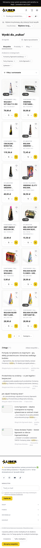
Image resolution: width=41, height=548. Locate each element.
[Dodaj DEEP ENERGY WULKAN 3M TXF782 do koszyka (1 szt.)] (16, 242)
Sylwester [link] (27, 141)
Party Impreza (9, 61)
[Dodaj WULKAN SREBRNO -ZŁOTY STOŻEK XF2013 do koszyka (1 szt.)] (35, 157)
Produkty (18, 46)
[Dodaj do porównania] (16, 86)
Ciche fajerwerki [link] (30, 183)
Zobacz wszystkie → (32, 348)
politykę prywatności (16, 494)
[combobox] (14, 16)
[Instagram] (9, 478)
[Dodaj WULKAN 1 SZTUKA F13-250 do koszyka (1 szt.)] (16, 115)
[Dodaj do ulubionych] (16, 82)
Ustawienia (7, 539)
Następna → (27, 336)
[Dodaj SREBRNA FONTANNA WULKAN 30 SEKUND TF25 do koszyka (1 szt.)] (35, 115)
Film (7, 94)
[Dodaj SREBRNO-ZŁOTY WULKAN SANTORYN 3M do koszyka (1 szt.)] (35, 199)
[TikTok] (20, 478)
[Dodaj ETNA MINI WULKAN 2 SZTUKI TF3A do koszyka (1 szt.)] (16, 284)
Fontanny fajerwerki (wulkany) (14, 57)
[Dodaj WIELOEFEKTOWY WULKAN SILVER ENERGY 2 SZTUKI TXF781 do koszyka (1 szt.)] (35, 242)
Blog (29, 46)
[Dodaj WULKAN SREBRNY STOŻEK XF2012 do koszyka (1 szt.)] (16, 199)
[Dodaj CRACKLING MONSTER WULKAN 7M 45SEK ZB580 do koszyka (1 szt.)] (16, 157)
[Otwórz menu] (37, 10)
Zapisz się (7, 498)
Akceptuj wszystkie (11, 544)
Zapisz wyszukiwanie (31, 40)
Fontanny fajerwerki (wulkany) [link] (11, 99)
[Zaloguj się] (26, 10)
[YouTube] (15, 478)
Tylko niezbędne (20, 539)
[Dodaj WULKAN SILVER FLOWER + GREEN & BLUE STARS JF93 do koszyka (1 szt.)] (35, 284)
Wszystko (7, 46)
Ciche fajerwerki (25, 61)
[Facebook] (4, 478)
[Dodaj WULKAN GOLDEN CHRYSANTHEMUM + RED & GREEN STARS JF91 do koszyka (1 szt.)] (35, 326)
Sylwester (7, 65)
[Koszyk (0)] (31, 10)
